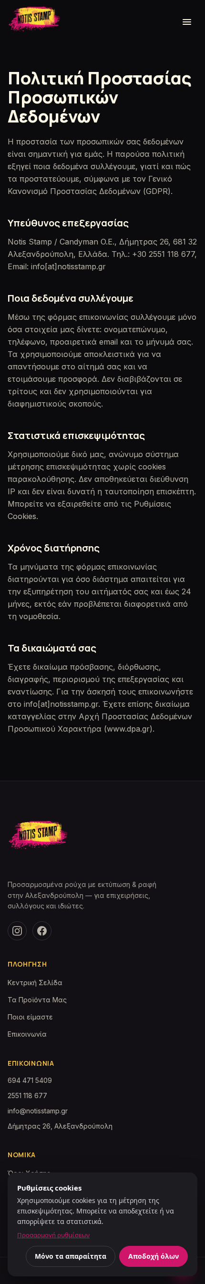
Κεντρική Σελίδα (35, 982)
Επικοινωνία (27, 1034)
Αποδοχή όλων (153, 1256)
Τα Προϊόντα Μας (37, 1000)
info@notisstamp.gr (38, 1111)
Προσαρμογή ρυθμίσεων (53, 1235)
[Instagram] (17, 930)
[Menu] (186, 21)
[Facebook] (41, 930)
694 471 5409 (30, 1080)
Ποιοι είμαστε (30, 1017)
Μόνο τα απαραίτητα (70, 1256)
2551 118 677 (27, 1095)
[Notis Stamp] (38, 838)
